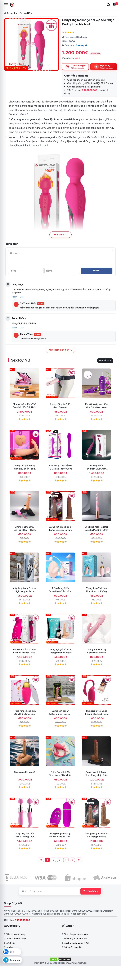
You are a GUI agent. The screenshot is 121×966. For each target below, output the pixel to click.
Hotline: (18, 920)
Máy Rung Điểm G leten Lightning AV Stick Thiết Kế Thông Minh (24, 591)
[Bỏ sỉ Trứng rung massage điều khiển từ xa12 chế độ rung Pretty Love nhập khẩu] (60, 812)
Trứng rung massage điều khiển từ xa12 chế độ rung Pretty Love (60, 836)
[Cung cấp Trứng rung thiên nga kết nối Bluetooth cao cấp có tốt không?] (96, 690)
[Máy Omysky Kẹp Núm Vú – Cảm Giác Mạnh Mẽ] (96, 383)
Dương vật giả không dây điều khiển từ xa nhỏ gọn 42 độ (24, 468)
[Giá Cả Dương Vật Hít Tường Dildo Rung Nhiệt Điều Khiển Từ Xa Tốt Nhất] (96, 751)
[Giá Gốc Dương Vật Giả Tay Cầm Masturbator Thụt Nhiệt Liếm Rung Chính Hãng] (96, 628)
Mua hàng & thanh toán (75, 938)
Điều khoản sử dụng (15, 934)
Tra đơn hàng (90, 891)
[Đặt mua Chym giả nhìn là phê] (24, 751)
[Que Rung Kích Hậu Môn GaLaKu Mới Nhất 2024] (96, 506)
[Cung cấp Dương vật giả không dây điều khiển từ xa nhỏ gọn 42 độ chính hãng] (24, 445)
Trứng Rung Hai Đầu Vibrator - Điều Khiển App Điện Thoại (60, 775)
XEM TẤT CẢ (105, 360)
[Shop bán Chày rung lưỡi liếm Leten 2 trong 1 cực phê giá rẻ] (24, 812)
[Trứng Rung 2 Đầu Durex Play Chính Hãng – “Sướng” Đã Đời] (60, 567)
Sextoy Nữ (82, 45)
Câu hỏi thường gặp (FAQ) (77, 943)
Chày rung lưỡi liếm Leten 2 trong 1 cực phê (24, 836)
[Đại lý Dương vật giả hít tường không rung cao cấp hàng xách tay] (60, 690)
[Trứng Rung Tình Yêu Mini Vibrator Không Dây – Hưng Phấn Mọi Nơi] (96, 567)
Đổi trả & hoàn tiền (73, 947)
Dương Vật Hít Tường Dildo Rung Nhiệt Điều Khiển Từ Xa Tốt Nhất (96, 775)
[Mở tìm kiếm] (108, 5)
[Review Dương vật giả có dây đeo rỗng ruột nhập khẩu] (60, 383)
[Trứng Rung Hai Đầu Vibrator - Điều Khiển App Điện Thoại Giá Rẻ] (60, 751)
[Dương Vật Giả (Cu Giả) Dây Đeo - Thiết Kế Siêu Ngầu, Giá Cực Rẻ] (24, 506)
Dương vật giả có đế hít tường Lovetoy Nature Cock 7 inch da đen (60, 530)
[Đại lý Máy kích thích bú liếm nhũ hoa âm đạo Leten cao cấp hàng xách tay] (24, 628)
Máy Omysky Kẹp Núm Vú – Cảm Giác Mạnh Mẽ (96, 407)
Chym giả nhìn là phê (24, 772)
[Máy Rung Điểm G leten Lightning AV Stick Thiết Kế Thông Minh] (24, 567)
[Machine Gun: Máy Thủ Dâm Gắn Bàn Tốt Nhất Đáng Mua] (24, 383)
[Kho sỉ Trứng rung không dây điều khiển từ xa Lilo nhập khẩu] (24, 690)
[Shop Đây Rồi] (13, 5)
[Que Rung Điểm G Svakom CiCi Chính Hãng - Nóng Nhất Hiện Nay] (96, 445)
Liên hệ (9, 947)
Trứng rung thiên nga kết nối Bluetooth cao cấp (96, 714)
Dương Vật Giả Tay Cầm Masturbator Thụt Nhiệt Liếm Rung (96, 652)
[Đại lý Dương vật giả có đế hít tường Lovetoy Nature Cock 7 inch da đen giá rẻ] (60, 506)
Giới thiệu (10, 943)
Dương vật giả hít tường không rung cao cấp (60, 714)
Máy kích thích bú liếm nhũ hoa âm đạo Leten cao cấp (24, 652)
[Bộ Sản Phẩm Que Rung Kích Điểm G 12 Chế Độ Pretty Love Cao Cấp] (60, 445)
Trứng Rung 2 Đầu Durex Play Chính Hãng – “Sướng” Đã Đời (60, 591)
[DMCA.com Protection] (60, 959)
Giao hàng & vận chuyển (76, 934)
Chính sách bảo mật (16, 938)
